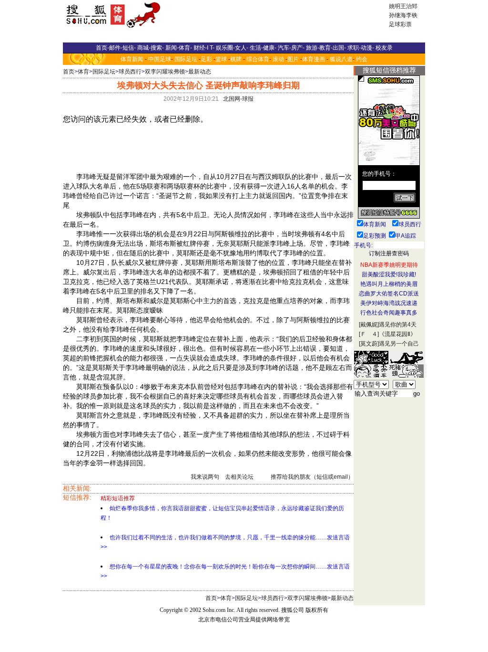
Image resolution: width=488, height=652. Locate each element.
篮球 (221, 59)
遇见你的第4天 (398, 324)
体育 (83, 71)
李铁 (411, 15)
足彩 (206, 59)
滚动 (278, 59)
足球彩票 (400, 24)
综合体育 (257, 59)
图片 (293, 59)
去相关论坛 (239, 476)
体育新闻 (132, 59)
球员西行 (130, 71)
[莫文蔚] (369, 343)
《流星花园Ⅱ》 (397, 334)
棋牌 (236, 59)
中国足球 (159, 59)
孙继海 (397, 15)
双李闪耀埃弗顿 (165, 71)
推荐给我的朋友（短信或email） (312, 476)
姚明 (394, 6)
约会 (361, 59)
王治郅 (408, 6)
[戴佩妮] (369, 324)
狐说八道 (341, 59)
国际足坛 (185, 59)
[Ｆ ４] (369, 334)
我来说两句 (205, 476)
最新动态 (199, 71)
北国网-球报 (238, 98)
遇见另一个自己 (399, 343)
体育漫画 (313, 59)
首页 (68, 71)
